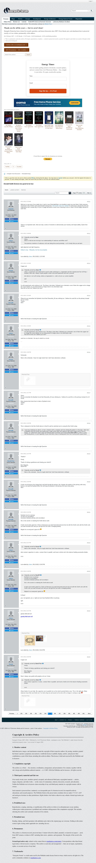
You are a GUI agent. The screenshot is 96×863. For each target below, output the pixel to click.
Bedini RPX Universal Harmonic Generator (39, 21)
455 (79, 713)
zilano (11, 240)
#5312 (88, 233)
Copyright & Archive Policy (50, 728)
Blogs (13, 19)
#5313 (88, 263)
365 (69, 713)
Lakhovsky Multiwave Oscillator (61, 21)
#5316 (88, 352)
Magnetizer (79, 19)
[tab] (6, 190)
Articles (20, 19)
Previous (11, 713)
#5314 (88, 295)
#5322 (88, 543)
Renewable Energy (26, 173)
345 (31, 713)
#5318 (88, 423)
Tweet (12, 221)
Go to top (89, 719)
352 (36, 713)
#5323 (88, 571)
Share (12, 219)
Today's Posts (7, 21)
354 (45, 713)
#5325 (88, 657)
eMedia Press (48, 24)
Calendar (24, 21)
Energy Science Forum (65, 19)
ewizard (10, 209)
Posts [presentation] (6, 190)
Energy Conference (50, 19)
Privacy (70, 719)
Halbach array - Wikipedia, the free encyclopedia (34, 250)
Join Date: (8, 215)
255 (21, 713)
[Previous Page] (83, 193)
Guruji (11, 270)
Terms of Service (79, 719)
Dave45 (11, 302)
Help (56, 719)
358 (64, 713)
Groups (28, 19)
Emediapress (37, 19)
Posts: (9, 216)
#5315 (88, 326)
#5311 (88, 201)
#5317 (88, 393)
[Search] (91, 11)
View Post (40, 269)
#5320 (88, 482)
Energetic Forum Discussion (13, 173)
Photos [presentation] (23, 190)
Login (90, 1)
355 (50, 713)
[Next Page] (84, 193)
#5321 (88, 512)
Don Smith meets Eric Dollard (60, 206)
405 (74, 713)
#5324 (88, 611)
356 (55, 713)
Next (89, 713)
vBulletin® (84, 724)
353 (41, 713)
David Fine (11, 461)
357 (60, 713)
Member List (16, 21)
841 (84, 713)
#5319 (88, 454)
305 (26, 713)
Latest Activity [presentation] (14, 190)
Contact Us (62, 719)
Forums (5, 19)
